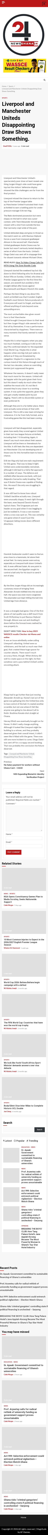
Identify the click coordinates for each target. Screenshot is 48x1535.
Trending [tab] (33, 1140)
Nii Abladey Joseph (10, 988)
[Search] (44, 80)
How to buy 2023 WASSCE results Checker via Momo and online (22, 634)
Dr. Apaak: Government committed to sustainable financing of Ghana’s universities (11, 1155)
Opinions (24, 1226)
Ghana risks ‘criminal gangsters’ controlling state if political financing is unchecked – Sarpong (11, 1213)
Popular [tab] (20, 1140)
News (6, 893)
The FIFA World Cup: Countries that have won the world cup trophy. (24, 1005)
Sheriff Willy (7, 146)
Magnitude (41, 1529)
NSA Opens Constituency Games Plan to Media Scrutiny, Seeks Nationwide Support (24, 879)
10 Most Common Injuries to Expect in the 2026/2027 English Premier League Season (24, 922)
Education (25, 1147)
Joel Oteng (8, 1111)
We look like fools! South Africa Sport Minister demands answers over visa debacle (24, 1045)
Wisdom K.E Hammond (12, 948)
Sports (4, 98)
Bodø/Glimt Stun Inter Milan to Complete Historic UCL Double (24, 1088)
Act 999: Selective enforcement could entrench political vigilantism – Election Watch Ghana (11, 1194)
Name (9, 834)
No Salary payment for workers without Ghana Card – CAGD (22, 765)
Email (9, 842)
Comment (11, 804)
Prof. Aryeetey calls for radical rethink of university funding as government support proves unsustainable (11, 1175)
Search (7, 1122)
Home (23, 1517)
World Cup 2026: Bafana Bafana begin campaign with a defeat (24, 965)
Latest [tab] (8, 1140)
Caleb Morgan (9, 905)
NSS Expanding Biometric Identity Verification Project (28, 774)
